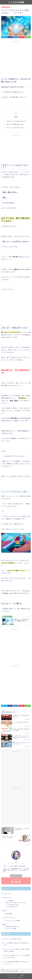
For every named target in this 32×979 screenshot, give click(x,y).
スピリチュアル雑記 (5, 7)
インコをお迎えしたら (11, 906)
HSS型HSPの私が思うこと (12, 926)
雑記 (5, 924)
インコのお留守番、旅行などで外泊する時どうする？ (16, 944)
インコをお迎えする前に (12, 904)
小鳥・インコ (7, 897)
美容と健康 (8, 913)
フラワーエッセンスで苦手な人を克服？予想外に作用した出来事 (16, 950)
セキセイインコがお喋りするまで (13, 939)
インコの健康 (9, 900)
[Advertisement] (16, 59)
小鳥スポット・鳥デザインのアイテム (15, 902)
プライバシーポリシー (12, 975)
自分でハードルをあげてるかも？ (17, 121)
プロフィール (16, 875)
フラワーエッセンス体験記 (12, 920)
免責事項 (22, 975)
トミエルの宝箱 (16, 2)
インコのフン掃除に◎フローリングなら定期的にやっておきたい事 (16, 956)
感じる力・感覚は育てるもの (15, 124)
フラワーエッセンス (9, 917)
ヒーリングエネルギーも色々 (15, 127)
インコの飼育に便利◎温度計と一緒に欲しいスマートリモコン (16, 962)
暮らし (5, 910)
